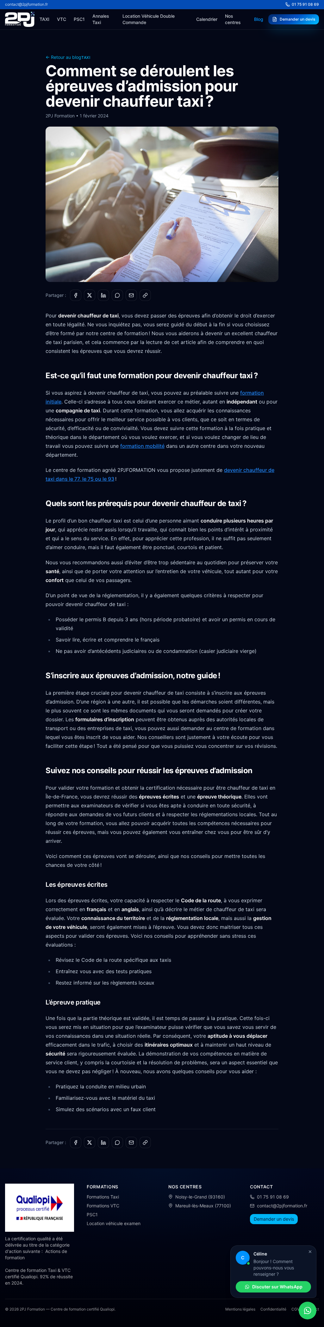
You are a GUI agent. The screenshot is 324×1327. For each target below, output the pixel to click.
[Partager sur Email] (131, 295)
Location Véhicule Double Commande (148, 19)
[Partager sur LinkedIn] (103, 295)
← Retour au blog (63, 57)
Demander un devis (297, 19)
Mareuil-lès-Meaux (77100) (203, 1205)
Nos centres (233, 19)
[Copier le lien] (145, 295)
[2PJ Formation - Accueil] (19, 19)
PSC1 (79, 19)
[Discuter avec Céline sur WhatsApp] (307, 1310)
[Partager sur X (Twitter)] (89, 295)
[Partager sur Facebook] (75, 295)
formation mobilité (142, 446)
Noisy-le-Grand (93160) (200, 1196)
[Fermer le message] (310, 1251)
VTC (61, 19)
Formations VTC (103, 1205)
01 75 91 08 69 (305, 4)
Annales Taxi (100, 19)
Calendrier (206, 19)
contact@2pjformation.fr (26, 4)
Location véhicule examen (113, 1223)
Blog (258, 19)
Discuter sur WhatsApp (277, 1286)
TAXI (44, 19)
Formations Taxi (103, 1196)
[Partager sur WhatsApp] (117, 295)
